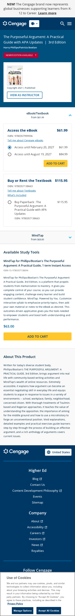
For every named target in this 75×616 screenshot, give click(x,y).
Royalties (37, 551)
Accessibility (35, 527)
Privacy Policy (15, 603)
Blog (35, 479)
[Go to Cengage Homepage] (14, 23)
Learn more (47, 13)
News (36, 545)
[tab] (37, 115)
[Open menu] (69, 23)
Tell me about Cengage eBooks (25, 140)
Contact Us (37, 485)
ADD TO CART (55, 163)
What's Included (17, 195)
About (35, 521)
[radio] (10, 147)
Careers (36, 533)
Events (37, 496)
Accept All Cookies (48, 610)
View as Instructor (24, 95)
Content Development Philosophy (35, 491)
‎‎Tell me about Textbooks (22, 190)
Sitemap (37, 502)
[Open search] (62, 23)
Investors (35, 539)
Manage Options (23, 610)
